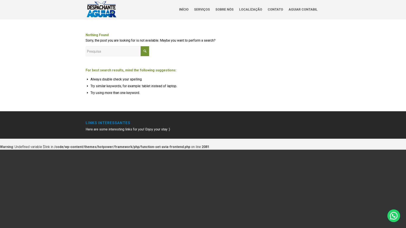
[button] (393, 215)
